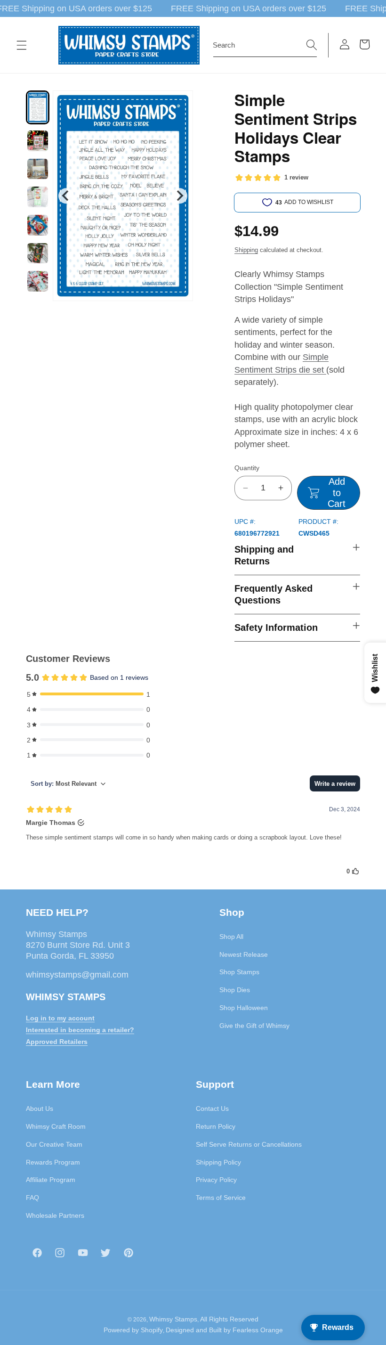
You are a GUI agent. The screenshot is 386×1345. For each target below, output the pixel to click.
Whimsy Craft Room (56, 1126)
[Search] (311, 44)
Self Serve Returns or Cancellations (249, 1144)
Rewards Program (53, 1162)
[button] (21, 45)
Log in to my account (60, 1018)
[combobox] (265, 45)
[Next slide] (179, 196)
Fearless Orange (258, 1330)
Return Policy (215, 1126)
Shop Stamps (239, 972)
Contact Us (212, 1108)
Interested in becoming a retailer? (80, 1030)
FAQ (32, 1197)
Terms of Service (221, 1197)
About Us (39, 1108)
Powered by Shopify (133, 1330)
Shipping (246, 249)
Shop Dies (234, 990)
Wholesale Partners (55, 1215)
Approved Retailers (57, 1041)
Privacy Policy (216, 1179)
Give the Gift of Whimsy (254, 1025)
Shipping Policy (218, 1162)
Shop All (231, 936)
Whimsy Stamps (173, 1319)
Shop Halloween (243, 1007)
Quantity (246, 468)
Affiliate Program (50, 1179)
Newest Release (243, 954)
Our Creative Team (54, 1144)
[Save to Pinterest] (179, 103)
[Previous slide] (66, 196)
